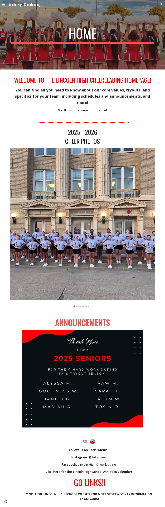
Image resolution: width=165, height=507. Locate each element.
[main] (82, 34)
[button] (4, 4)
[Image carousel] (82, 227)
